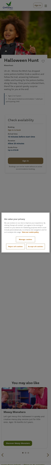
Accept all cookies (35, 246)
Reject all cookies (15, 246)
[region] (25, 232)
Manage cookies (25, 239)
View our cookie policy (30, 232)
